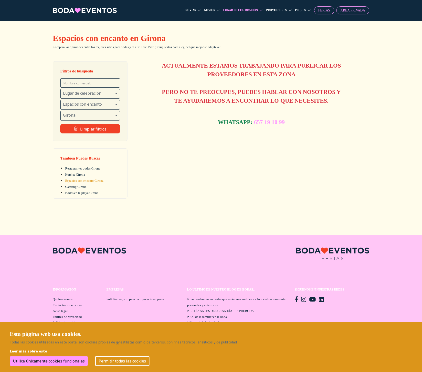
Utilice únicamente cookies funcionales (49, 361)
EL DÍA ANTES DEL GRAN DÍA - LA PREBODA (222, 311)
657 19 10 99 (269, 122)
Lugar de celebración (240, 10)
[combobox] (90, 93)
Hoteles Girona (75, 174)
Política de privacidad (67, 317)
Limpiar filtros (93, 129)
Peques (300, 10)
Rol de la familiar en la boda (208, 317)
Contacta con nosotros (67, 305)
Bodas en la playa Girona (81, 193)
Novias (190, 10)
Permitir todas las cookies (122, 361)
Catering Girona (75, 187)
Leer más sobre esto (28, 351)
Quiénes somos (63, 299)
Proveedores (276, 10)
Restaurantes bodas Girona (82, 168)
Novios (209, 10)
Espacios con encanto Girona (84, 180)
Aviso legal (60, 311)
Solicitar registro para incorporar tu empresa (135, 299)
